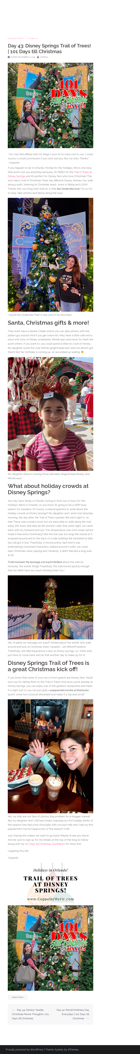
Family (33, 38)
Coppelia (44, 57)
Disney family (18, 997)
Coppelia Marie (19, 5)
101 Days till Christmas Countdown (45, 843)
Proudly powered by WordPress (24, 1049)
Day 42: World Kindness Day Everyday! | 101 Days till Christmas (73, 1014)
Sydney (59, 1049)
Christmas (16, 38)
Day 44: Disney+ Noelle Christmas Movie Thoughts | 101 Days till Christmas (30, 1014)
